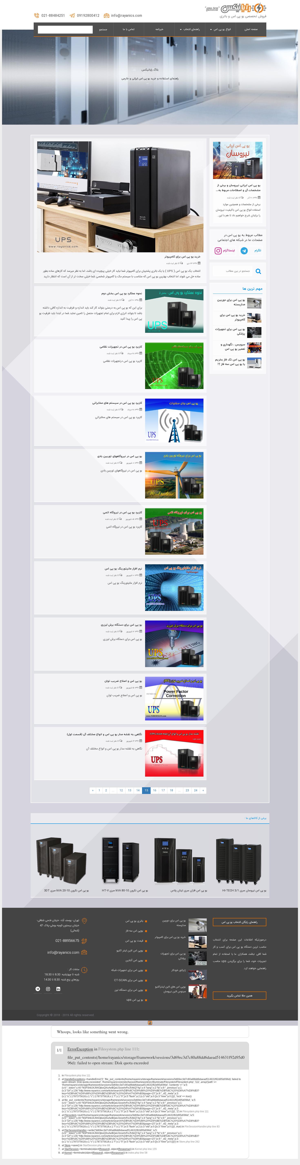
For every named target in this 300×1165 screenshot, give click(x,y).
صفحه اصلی (251, 29)
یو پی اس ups (135, 1000)
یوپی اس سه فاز (134, 931)
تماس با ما (128, 29)
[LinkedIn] (58, 989)
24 (195, 790)
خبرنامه (159, 29)
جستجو (103, 29)
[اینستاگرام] (48, 989)
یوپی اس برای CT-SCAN (128, 980)
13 (129, 790)
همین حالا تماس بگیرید (239, 996)
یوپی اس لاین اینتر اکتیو (130, 950)
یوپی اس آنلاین (134, 960)
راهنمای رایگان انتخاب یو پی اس (240, 922)
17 (163, 790)
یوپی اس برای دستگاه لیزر (128, 990)
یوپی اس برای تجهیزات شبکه (127, 970)
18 (171, 790)
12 (121, 790)
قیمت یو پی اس (134, 941)
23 (187, 790)
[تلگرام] (38, 989)
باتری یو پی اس (134, 921)
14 (138, 790)
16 (154, 790)
